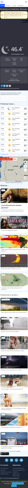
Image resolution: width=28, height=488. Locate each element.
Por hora (8, 5)
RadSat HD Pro (16, 474)
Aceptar (14, 485)
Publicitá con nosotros (6, 472)
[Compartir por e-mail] (10, 86)
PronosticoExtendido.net (19, 470)
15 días (14, 5)
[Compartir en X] (4, 86)
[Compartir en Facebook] (1, 86)
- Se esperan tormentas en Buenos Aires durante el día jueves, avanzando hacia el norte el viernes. (15, 15)
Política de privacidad (18, 483)
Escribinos (3, 470)
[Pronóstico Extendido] (2, 2)
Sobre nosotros (4, 468)
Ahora (2, 5)
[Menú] (26, 2)
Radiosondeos (16, 475)
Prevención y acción (8, 295)
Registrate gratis (5, 474)
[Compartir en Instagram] (7, 86)
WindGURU (20, 5)
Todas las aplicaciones (18, 468)
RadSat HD (15, 472)
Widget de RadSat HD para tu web (14, 182)
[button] (25, 166)
